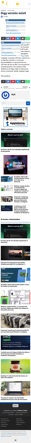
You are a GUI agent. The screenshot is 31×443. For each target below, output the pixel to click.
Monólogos (3, 426)
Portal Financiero (20, 422)
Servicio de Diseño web (22, 412)
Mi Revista (19, 424)
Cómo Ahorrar (19, 420)
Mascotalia (19, 418)
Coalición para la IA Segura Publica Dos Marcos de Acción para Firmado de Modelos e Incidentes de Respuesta (21, 209)
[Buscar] (28, 103)
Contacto (11, 414)
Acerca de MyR (19, 414)
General (3, 10)
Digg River (24, 43)
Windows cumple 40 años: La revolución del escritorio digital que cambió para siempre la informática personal (22, 189)
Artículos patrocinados (8, 412)
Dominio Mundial (5, 420)
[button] (15, 440)
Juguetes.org (4, 424)
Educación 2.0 (4, 418)
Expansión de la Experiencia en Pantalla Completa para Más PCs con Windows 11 (13, 263)
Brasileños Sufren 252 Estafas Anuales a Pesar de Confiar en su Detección (21, 179)
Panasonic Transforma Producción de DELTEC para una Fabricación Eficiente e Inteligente (21, 199)
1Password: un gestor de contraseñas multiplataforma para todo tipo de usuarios (14, 398)
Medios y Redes (22, 410)
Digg (22, 56)
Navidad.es (4, 422)
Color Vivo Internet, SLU (8, 433)
